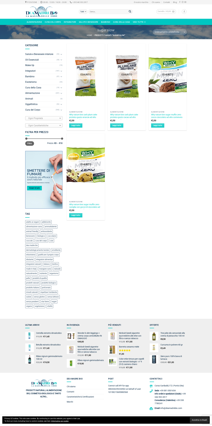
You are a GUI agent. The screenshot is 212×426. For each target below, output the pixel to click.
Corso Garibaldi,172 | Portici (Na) (169, 385)
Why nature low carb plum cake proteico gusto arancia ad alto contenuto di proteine (83, 117)
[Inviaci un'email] (185, 2)
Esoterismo (31, 82)
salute (28, 297)
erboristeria (30, 255)
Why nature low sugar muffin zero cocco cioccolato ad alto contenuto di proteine (166, 117)
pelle (28, 278)
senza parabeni (32, 301)
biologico (41, 236)
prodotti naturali (32, 283)
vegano (29, 306)
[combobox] (43, 118)
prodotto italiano (32, 287)
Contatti (166, 2)
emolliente (56, 250)
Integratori (70, 22)
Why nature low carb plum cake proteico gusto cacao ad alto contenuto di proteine (124, 117)
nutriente (43, 273)
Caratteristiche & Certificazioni (80, 397)
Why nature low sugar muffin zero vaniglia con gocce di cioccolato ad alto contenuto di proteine (84, 207)
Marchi (70, 402)
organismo (54, 273)
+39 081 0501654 (168, 390)
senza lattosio (53, 297)
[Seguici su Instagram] (182, 2)
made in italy (31, 269)
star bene (45, 301)
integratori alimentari (44, 259)
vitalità (49, 306)
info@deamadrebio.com (171, 408)
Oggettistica (31, 104)
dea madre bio (32, 245)
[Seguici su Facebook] (180, 2)
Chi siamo (156, 2)
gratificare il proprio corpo (48, 255)
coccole (29, 241)
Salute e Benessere (88, 22)
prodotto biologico (49, 283)
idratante (29, 259)
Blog (175, 2)
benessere (30, 236)
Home (89, 35)
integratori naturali (33, 264)
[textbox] (43, 118)
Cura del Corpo (53, 22)
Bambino (105, 22)
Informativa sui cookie (60, 421)
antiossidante (46, 231)
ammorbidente (51, 226)
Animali (29, 98)
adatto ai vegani (32, 222)
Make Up (29, 65)
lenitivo (55, 264)
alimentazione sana (34, 226)
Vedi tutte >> (139, 22)
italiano (46, 264)
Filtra (29, 143)
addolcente (46, 222)
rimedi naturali (32, 292)
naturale (57, 269)
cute (51, 241)
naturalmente (31, 273)
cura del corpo (41, 241)
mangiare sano (45, 269)
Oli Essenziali (32, 59)
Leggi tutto (75, 125)
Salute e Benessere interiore (39, 54)
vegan (54, 301)
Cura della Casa (121, 22)
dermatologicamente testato (37, 250)
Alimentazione (34, 22)
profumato (46, 287)
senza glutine (39, 297)
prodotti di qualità (40, 278)
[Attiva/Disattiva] (61, 54)
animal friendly (32, 231)
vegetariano (39, 306)
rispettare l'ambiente (48, 292)
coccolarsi (52, 236)
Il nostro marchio (141, 2)
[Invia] (129, 11)
